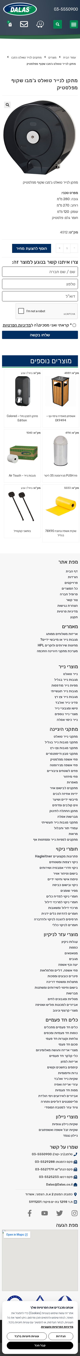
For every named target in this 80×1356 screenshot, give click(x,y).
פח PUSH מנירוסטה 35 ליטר (60, 475)
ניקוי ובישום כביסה (65, 885)
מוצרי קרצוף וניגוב (65, 1010)
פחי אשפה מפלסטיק (64, 759)
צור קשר (72, 600)
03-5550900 (66, 9)
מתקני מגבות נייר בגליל (61, 742)
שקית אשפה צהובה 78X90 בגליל (60, 533)
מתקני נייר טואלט (66, 736)
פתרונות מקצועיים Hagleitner (56, 856)
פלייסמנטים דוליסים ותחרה (59, 1102)
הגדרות (61, 1336)
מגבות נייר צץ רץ (66, 697)
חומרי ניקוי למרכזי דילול (61, 902)
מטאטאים (71, 953)
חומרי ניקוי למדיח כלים (62, 896)
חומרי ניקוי (67, 849)
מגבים (73, 959)
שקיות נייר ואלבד (66, 1079)
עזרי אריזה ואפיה (66, 1084)
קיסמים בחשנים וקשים (62, 1067)
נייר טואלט (70, 674)
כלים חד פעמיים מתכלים (61, 1027)
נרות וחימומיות (68, 1073)
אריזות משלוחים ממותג (62, 634)
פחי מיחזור (70, 776)
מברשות (72, 993)
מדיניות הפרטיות (17, 325)
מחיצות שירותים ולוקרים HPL (58, 645)
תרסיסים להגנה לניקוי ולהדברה (56, 919)
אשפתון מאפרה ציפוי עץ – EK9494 (60, 418)
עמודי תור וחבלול (66, 828)
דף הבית (72, 571)
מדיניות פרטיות (67, 611)
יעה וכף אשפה (68, 965)
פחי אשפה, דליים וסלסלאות (59, 970)
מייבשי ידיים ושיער (65, 799)
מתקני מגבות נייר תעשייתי (59, 822)
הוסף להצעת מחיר (31, 248)
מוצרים (52, 57)
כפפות (73, 947)
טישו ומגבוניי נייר (66, 708)
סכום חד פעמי (68, 1044)
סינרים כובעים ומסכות (63, 976)
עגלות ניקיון (70, 942)
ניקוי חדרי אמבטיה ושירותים (59, 868)
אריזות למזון (69, 1061)
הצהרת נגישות (67, 606)
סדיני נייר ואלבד (66, 702)
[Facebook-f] (29, 1213)
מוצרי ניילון (67, 1117)
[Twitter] (59, 1213)
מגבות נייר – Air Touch (22, 475)
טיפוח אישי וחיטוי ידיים (63, 879)
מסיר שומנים (69, 891)
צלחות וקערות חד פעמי (62, 1039)
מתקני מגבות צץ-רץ (64, 748)
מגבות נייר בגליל (66, 680)
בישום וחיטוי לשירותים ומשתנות (56, 987)
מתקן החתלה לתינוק (63, 811)
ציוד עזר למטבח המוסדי (61, 1107)
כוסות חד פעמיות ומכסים (61, 1033)
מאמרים (70, 626)
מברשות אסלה (67, 817)
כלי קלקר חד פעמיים (63, 1056)
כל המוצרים (70, 588)
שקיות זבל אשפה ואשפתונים (58, 1130)
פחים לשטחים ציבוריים (62, 771)
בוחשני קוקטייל (22, 531)
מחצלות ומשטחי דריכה (62, 982)
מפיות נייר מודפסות (64, 685)
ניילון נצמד (70, 1135)
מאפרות (72, 782)
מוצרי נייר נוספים (66, 714)
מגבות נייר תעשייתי (64, 691)
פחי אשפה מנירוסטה (64, 765)
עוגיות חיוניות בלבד (26, 1336)
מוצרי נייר (68, 667)
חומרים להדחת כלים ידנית (59, 913)
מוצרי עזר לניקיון (61, 934)
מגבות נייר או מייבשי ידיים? (59, 640)
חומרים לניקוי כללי (65, 925)
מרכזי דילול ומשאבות (63, 908)
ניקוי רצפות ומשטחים (63, 862)
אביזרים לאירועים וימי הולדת (58, 1096)
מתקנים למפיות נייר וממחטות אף (55, 839)
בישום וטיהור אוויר (65, 873)
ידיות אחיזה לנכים (65, 794)
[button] (74, 24)
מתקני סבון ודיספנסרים (62, 754)
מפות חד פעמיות (66, 1090)
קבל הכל (40, 1345)
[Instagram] (74, 1213)
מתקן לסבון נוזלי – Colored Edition (22, 418)
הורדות (73, 577)
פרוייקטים (71, 583)
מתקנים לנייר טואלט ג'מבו (26, 57)
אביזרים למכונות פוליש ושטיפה (56, 1005)
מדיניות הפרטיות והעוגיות (57, 1327)
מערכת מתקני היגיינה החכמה (57, 651)
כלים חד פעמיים (62, 1020)
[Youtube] (44, 1213)
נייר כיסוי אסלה (67, 720)
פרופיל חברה (69, 594)
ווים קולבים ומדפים (65, 805)
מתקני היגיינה (64, 729)
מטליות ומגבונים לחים (63, 999)
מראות (73, 834)
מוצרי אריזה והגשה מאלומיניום (57, 1050)
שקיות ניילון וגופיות (65, 1124)
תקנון (74, 617)
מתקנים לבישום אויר (64, 788)
